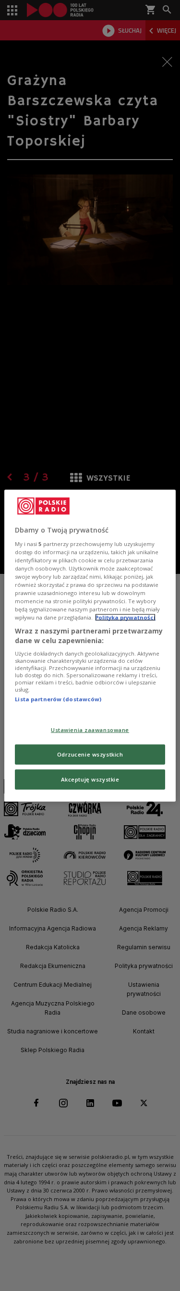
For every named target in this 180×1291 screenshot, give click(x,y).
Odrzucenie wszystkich (90, 753)
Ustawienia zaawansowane (90, 729)
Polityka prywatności (125, 617)
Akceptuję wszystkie (90, 778)
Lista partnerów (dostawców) (58, 699)
